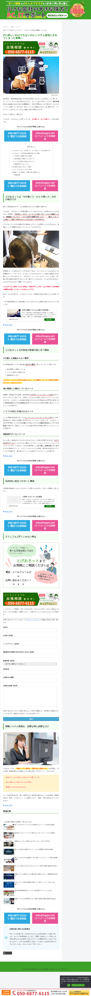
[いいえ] (89, 985)
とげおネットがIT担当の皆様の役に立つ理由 (26, 153)
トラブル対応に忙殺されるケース (25, 161)
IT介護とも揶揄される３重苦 (23, 156)
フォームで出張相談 (45, 136)
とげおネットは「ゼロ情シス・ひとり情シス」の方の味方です (31, 150)
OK (69, 985)
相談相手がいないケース (22, 164)
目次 (28, 147)
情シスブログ (8, 953)
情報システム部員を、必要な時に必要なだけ (26, 172)
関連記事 (17, 175)
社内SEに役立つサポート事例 (22, 167)
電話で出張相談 (17, 135)
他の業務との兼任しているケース (25, 158)
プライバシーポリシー (33, 620)
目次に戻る (9, 325)
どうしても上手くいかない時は (22, 169)
